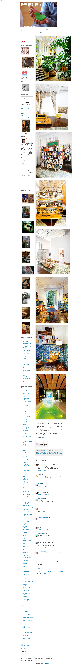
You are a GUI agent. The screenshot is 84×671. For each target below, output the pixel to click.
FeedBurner (29, 104)
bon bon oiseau (26, 470)
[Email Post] (49, 450)
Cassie (43, 437)
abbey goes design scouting (26, 453)
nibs (23, 549)
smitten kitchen (26, 571)
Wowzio (23, 644)
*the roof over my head (27, 439)
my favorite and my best (27, 546)
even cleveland (26, 502)
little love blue (25, 535)
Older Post (61, 571)
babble (24, 610)
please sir (24, 367)
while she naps (26, 599)
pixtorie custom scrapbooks (26, 625)
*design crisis (25, 395)
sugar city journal (26, 580)
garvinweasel (25, 509)
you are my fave (26, 601)
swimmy (49, 455)
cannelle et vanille (26, 475)
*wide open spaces (26, 444)
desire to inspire (26, 493)
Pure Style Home (26, 369)
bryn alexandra (26, 472)
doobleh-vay (25, 496)
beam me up (45, 452)
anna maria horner (26, 462)
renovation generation (43, 455)
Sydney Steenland (42, 533)
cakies (24, 473)
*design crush (25, 396)
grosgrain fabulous (26, 511)
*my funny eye (25, 421)
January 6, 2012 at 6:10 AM (43, 503)
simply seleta (25, 568)
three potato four (26, 590)
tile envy (53, 455)
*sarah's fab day (26, 430)
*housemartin (25, 405)
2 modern (25, 608)
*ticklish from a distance (28, 441)
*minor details (26, 418)
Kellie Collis (40, 498)
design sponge (26, 487)
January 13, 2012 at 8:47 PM (43, 556)
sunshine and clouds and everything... (28, 582)
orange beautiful (26, 623)
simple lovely (25, 566)
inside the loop (26, 524)
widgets (27, 645)
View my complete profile (26, 158)
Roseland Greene (26, 370)
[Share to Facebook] (54, 450)
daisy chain (25, 481)
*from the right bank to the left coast (27, 403)
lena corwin (25, 531)
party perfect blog (26, 558)
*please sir (25, 425)
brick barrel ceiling (55, 452)
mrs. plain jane (26, 545)
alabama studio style (27, 454)
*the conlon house (26, 435)
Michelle (40, 560)
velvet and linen (26, 596)
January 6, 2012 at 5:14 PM (43, 537)
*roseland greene (26, 429)
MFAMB (39, 507)
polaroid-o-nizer (26, 627)
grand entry (59, 453)
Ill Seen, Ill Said (26, 352)
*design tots (25, 400)
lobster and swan (26, 537)
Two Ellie (24, 381)
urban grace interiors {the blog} (27, 594)
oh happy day (25, 552)
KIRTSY (24, 355)
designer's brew (26, 491)
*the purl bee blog (26, 438)
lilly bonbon (25, 532)
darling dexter (26, 482)
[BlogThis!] (52, 450)
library (37, 455)
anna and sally (26, 461)
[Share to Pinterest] (55, 450)
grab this (23, 645)
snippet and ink (26, 574)
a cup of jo (25, 446)
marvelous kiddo (26, 541)
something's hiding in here (27, 576)
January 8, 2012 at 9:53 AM (43, 547)
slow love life (25, 569)
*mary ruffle (25, 415)
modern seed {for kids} (27, 622)
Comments (25, 166)
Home (49, 571)
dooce (24, 497)
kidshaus (24, 527)
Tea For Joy (25, 373)
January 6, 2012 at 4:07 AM (43, 494)
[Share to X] (53, 450)
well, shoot (25, 597)
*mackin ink (25, 413)
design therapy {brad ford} (27, 489)
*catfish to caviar (26, 393)
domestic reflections (27, 494)
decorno (24, 484)
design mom (25, 485)
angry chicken (25, 459)
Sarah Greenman (41, 551)
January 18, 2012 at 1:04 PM (43, 566)
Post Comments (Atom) (45, 573)
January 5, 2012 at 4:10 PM (43, 479)
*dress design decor (27, 401)
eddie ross (25, 499)
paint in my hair (26, 555)
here (48, 435)
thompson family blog (27, 589)
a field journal (25, 447)
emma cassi (25, 500)
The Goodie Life (26, 377)
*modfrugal (25, 419)
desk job (46, 453)
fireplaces (55, 453)
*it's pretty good (26, 408)
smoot (24, 572)
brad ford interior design (26, 615)
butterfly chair (38, 453)
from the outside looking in (28, 507)
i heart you (25, 518)
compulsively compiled (27, 478)
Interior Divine (26, 353)
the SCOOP (25, 586)
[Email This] (51, 450)
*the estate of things (27, 436)
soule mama (25, 578)
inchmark (25, 523)
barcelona (41, 452)
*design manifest (26, 398)
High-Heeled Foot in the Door (27, 515)
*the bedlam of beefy (27, 433)
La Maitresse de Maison (27, 363)
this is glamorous (26, 587)
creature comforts (26, 479)
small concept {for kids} (27, 632)
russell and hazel (26, 629)
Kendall (39, 526)
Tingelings (25, 380)
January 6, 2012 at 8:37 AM (43, 513)
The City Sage (25, 375)
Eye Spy (24, 344)
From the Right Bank (27, 349)
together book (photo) (27, 637)
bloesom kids (25, 468)
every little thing (26, 504)
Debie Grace (40, 490)
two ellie (24, 592)
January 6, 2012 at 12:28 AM (43, 486)
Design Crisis (25, 341)
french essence (26, 505)
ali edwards (25, 456)
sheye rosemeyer (26, 565)
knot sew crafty (26, 529)
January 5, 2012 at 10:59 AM (43, 470)
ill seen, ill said (26, 521)
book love (50, 452)
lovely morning (26, 538)
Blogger (47, 663)
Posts (24, 163)
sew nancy (25, 563)
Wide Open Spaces (26, 383)
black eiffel (25, 467)
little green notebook (27, 534)
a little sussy (25, 449)
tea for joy (25, 584)
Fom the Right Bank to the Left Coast (27, 347)
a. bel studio (25, 450)
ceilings (43, 453)
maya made (25, 543)
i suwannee (25, 520)
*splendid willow (26, 432)
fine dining (51, 453)
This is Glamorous (26, 378)
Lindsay (39, 474)
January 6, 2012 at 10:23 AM (43, 522)
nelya (28, 139)
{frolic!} (24, 602)
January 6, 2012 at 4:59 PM (43, 529)
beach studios (25, 613)
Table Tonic (25, 372)
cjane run (24, 476)
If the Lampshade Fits (27, 350)
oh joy (24, 554)
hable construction (26, 512)
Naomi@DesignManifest (43, 517)
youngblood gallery (27, 638)
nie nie (24, 551)
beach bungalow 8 (26, 465)
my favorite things (26, 548)
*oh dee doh (25, 424)
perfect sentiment (26, 562)
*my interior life (26, 422)
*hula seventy (25, 407)
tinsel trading (25, 635)
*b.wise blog (25, 390)
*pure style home (26, 427)
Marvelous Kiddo (26, 364)
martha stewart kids (27, 540)
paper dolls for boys (27, 557)
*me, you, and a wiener (27, 416)
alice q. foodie (25, 458)
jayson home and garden (28, 617)
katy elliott (25, 526)
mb (38, 541)
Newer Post (38, 571)
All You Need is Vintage (27, 340)
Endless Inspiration (27, 343)
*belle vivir (25, 392)
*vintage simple (26, 442)
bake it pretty (25, 464)
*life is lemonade (26, 411)
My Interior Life (41, 463)
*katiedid (24, 410)
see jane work (25, 630)
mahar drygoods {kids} (27, 620)
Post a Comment (40, 568)
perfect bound (25, 560)
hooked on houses (26, 517)
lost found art (25, 618)
